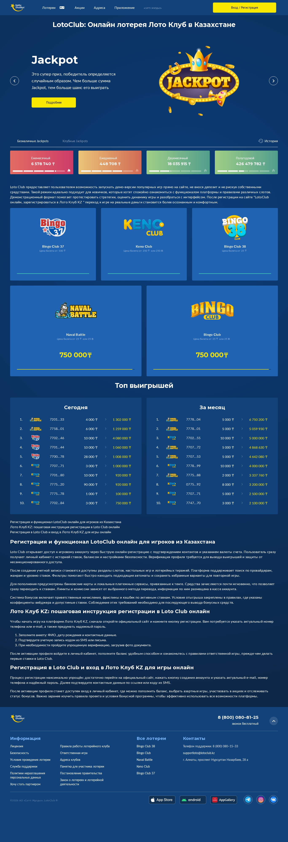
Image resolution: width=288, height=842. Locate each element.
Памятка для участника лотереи (82, 766)
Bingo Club (144, 753)
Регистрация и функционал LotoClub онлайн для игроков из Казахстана (65, 522)
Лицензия (16, 746)
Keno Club (143, 766)
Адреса (99, 7)
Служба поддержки (23, 766)
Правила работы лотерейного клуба (85, 746)
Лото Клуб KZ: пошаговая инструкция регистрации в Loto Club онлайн (65, 527)
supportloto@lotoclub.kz (199, 753)
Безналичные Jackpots (32, 141)
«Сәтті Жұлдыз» (153, 8)
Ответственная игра (73, 753)
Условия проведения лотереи (30, 760)
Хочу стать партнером (25, 784)
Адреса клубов (70, 760)
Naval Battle (144, 760)
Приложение (124, 7)
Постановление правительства (81, 773)
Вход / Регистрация (244, 7)
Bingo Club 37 (146, 773)
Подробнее (54, 102)
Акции (80, 7)
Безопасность (19, 753)
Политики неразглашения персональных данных (27, 775)
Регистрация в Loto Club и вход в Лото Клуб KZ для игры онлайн (60, 532)
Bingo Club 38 (146, 746)
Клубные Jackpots (75, 141)
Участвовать (31, 275)
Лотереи (48, 7)
